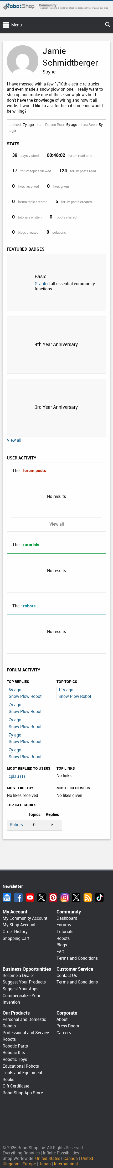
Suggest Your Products (24, 982)
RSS (88, 897)
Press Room (67, 1025)
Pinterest (53, 897)
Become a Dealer (18, 975)
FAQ (60, 951)
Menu (16, 24)
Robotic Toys (15, 1059)
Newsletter (7, 897)
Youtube (30, 897)
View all (14, 440)
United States (47, 1158)
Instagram (64, 897)
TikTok (99, 897)
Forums (63, 924)
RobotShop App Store (23, 1092)
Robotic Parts (15, 1046)
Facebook (18, 897)
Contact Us (66, 975)
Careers (63, 1032)
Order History (15, 931)
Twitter (41, 897)
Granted (42, 283)
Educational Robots (21, 1066)
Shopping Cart (16, 938)
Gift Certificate (16, 1086)
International (66, 1163)
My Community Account (25, 918)
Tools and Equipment (22, 1072)
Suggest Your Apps (20, 988)
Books (8, 1079)
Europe (29, 1163)
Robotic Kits (14, 1052)
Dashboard (66, 918)
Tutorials (64, 931)
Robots (16, 824)
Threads (76, 897)
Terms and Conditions (77, 958)
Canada (70, 1158)
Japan (45, 1163)
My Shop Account (19, 924)
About (62, 1019)
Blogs (61, 944)
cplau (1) (17, 776)
